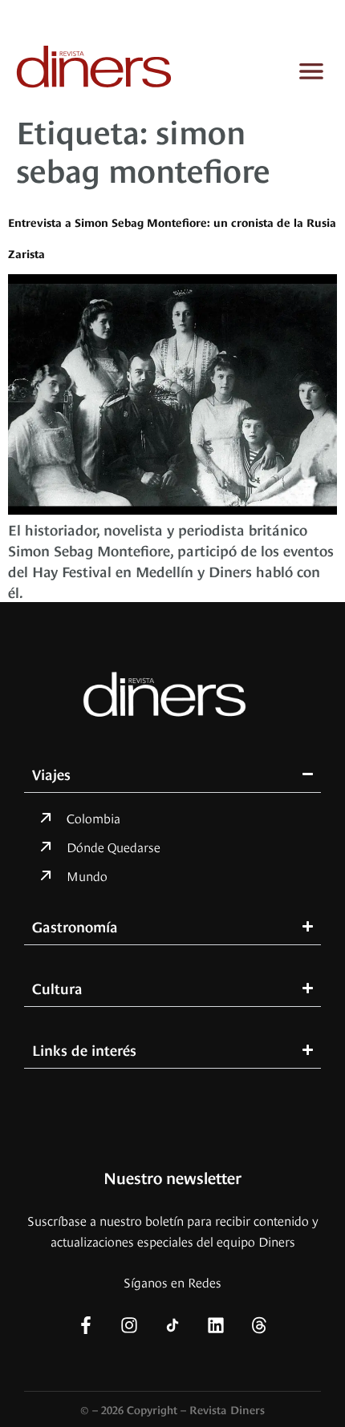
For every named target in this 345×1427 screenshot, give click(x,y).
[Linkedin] (215, 1325)
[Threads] (259, 1325)
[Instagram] (129, 1325)
